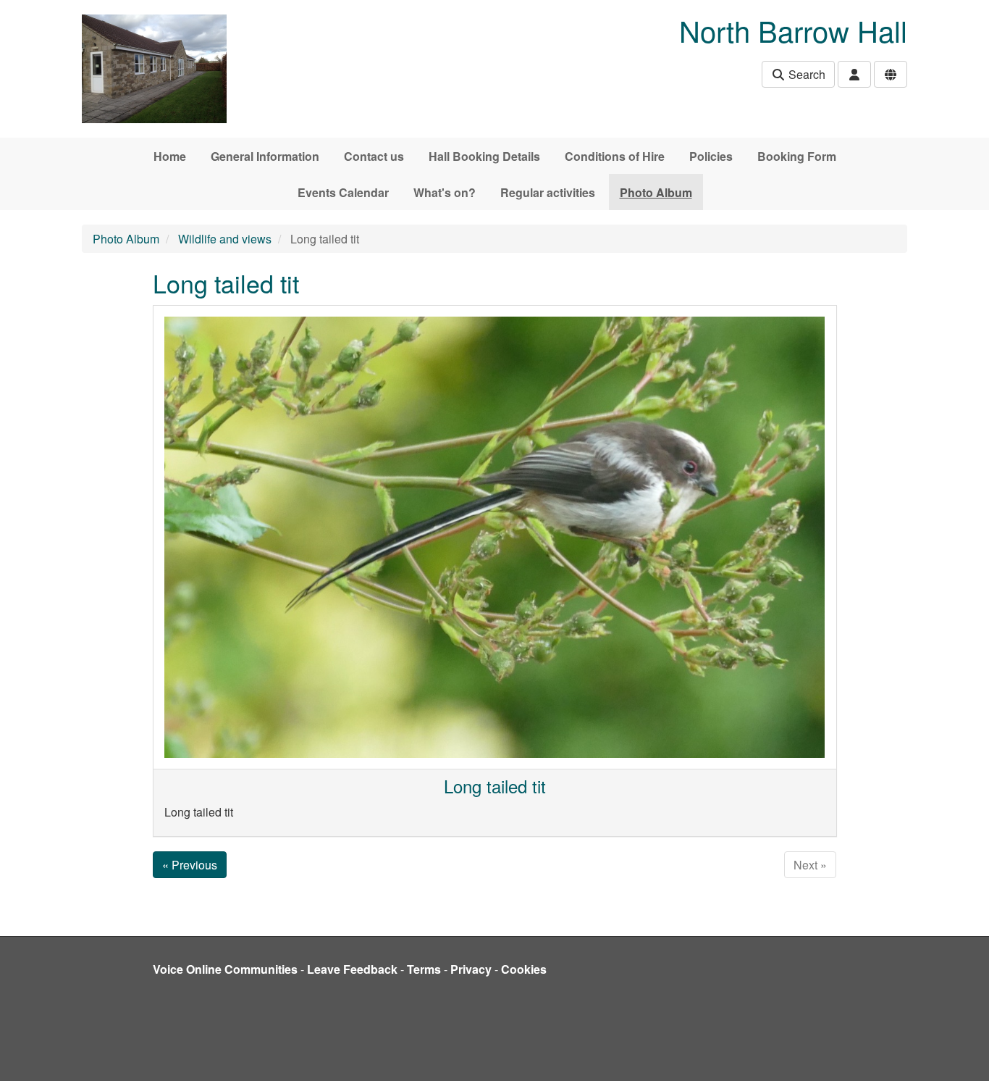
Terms (424, 969)
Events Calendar (343, 192)
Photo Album (656, 192)
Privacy (471, 969)
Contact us (374, 156)
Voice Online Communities (225, 969)
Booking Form (796, 156)
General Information (265, 156)
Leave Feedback (352, 969)
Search (805, 74)
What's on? (444, 192)
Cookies (524, 969)
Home (169, 156)
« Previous (189, 864)
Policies (711, 156)
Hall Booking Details (484, 156)
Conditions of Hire (615, 156)
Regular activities (547, 192)
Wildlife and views (225, 238)
